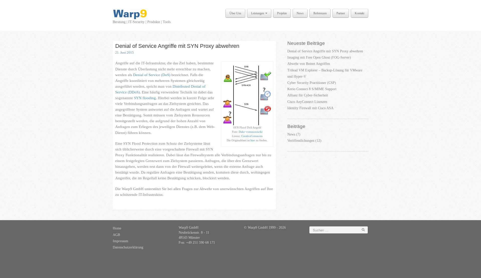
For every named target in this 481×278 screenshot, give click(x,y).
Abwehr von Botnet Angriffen (308, 64)
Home (117, 228)
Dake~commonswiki (251, 131)
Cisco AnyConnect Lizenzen (307, 102)
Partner (340, 13)
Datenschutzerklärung (128, 247)
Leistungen (258, 13)
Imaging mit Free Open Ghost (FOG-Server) (319, 57)
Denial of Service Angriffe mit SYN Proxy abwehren (177, 46)
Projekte (282, 13)
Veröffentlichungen (300, 141)
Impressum (120, 241)
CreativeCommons (252, 135)
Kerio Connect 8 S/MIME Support (311, 89)
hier (253, 140)
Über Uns (235, 13)
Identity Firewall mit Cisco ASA (310, 108)
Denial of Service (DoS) (151, 75)
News (300, 13)
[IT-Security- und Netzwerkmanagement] (130, 14)
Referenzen (320, 13)
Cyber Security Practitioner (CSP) (311, 83)
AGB (116, 235)
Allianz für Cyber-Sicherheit (307, 95)
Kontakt (359, 13)
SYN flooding (145, 98)
